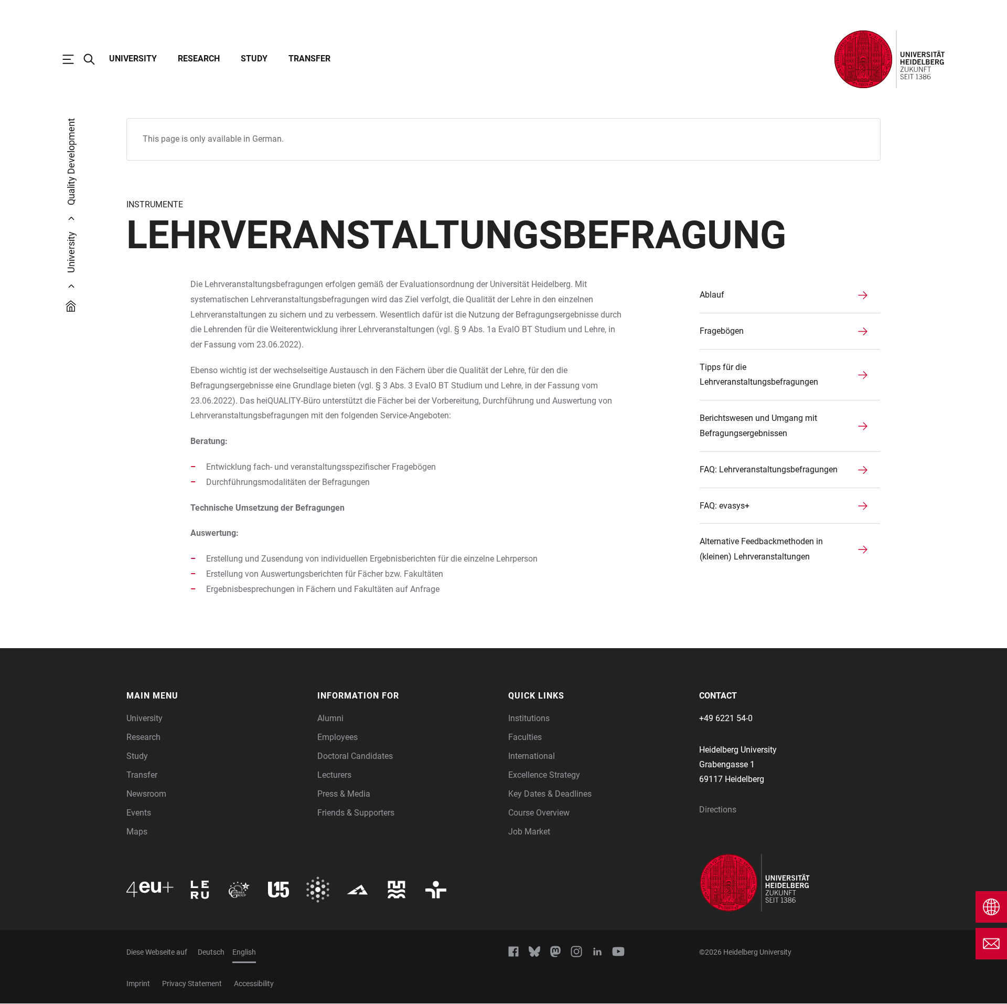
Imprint (138, 983)
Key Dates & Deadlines (550, 794)
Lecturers (334, 775)
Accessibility (254, 983)
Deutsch (211, 952)
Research (199, 59)
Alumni (330, 718)
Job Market (529, 832)
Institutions (529, 718)
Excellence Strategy (544, 775)
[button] (216, 696)
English (244, 952)
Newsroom (146, 794)
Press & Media (343, 794)
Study (254, 59)
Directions (717, 810)
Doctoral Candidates (355, 756)
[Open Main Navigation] (73, 59)
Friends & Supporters (355, 813)
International (531, 756)
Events (138, 813)
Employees (337, 737)
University (133, 59)
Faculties (525, 737)
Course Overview (539, 813)
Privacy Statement (192, 983)
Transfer (309, 59)
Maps (136, 832)
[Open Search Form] (94, 59)
